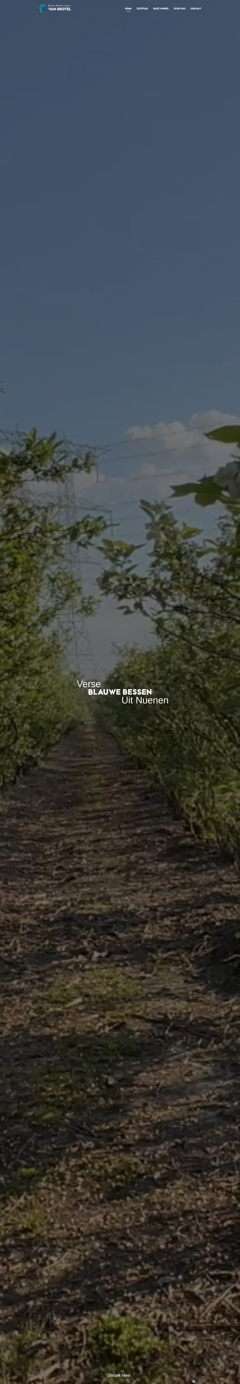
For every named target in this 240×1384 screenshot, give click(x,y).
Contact (195, 8)
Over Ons (179, 8)
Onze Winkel (161, 8)
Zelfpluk (142, 8)
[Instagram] (46, 1377)
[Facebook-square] (40, 1377)
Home (128, 8)
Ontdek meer (119, 1375)
